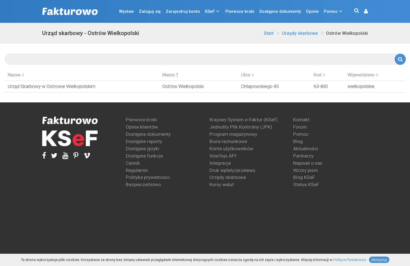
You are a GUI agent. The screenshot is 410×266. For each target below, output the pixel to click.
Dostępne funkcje (144, 156)
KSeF (210, 11)
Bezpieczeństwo (143, 184)
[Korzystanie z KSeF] (70, 138)
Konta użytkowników (231, 148)
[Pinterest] (73, 155)
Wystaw (126, 11)
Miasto (168, 74)
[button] (363, 11)
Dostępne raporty (144, 141)
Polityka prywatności (148, 177)
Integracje (220, 163)
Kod (317, 74)
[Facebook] (44, 155)
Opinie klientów (142, 127)
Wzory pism (305, 170)
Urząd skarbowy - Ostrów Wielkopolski (90, 33)
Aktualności (305, 148)
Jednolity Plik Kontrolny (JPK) (240, 127)
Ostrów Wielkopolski (347, 33)
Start (269, 33)
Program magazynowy (233, 134)
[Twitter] (51, 155)
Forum (300, 127)
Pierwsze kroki (239, 11)
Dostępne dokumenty (280, 11)
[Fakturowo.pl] (70, 11)
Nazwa (14, 74)
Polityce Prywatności (349, 260)
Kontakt (301, 119)
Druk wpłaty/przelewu (232, 170)
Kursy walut (221, 184)
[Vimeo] (84, 155)
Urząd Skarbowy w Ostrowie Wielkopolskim (51, 86)
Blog (298, 141)
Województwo (361, 74)
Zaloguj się (150, 11)
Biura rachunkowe (228, 141)
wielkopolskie (361, 86)
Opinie (312, 11)
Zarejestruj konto (183, 11)
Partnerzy (303, 156)
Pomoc (331, 11)
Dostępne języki (142, 148)
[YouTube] (62, 155)
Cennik (133, 163)
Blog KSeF (304, 177)
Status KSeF (306, 184)
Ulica (245, 74)
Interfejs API (222, 156)
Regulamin (137, 170)
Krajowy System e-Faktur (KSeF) (243, 119)
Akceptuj (379, 259)
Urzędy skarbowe (300, 33)
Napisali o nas (307, 163)
